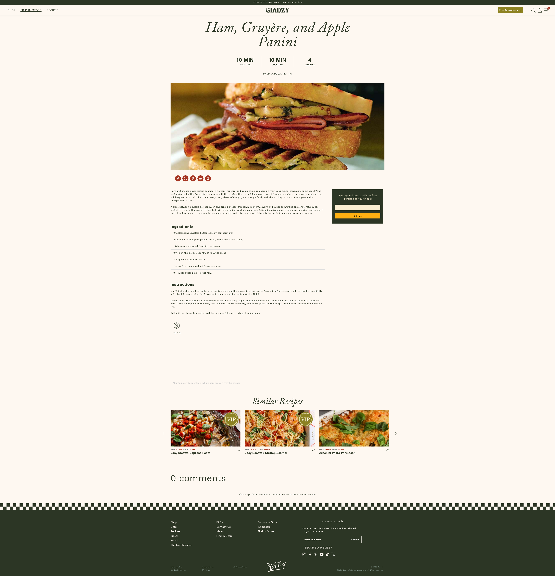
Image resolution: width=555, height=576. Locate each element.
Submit (355, 539)
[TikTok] (327, 555)
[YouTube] (321, 555)
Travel (174, 535)
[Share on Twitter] (185, 178)
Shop (11, 10)
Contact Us (223, 526)
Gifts (174, 526)
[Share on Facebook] (178, 178)
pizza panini (225, 213)
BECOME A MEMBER (318, 547)
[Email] (200, 178)
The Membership (510, 10)
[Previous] (164, 433)
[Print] (208, 178)
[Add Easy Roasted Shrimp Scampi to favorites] (313, 450)
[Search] (533, 10)
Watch (174, 540)
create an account (268, 494)
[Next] (396, 433)
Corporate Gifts (267, 522)
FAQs (219, 522)
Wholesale (264, 526)
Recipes (52, 10)
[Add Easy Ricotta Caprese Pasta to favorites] (238, 450)
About (220, 531)
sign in (250, 494)
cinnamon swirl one (253, 213)
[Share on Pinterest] (193, 178)
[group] (277, 126)
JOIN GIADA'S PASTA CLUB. (277, 2)
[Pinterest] (315, 555)
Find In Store (30, 10)
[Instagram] (304, 555)
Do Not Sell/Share (178, 570)
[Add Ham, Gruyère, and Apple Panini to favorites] (172, 178)
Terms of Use (207, 567)
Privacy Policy (176, 567)
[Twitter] (333, 555)
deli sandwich (207, 206)
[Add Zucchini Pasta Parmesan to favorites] (387, 450)
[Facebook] (310, 555)
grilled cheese (228, 206)
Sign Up (358, 216)
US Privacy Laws (240, 567)
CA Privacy (206, 570)
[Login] (540, 10)
